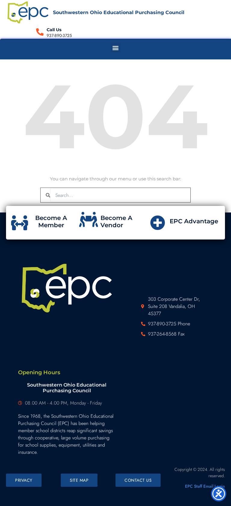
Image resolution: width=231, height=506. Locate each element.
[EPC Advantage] (157, 222)
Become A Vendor (116, 221)
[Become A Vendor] (88, 219)
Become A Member (51, 221)
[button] (116, 48)
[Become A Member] (19, 222)
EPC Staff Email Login (205, 486)
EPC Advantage (194, 221)
